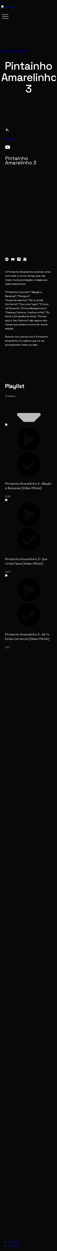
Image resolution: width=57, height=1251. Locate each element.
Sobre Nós (14, 1245)
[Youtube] (13, 259)
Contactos (14, 1241)
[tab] (28, 461)
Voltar (9, 139)
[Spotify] (7, 259)
